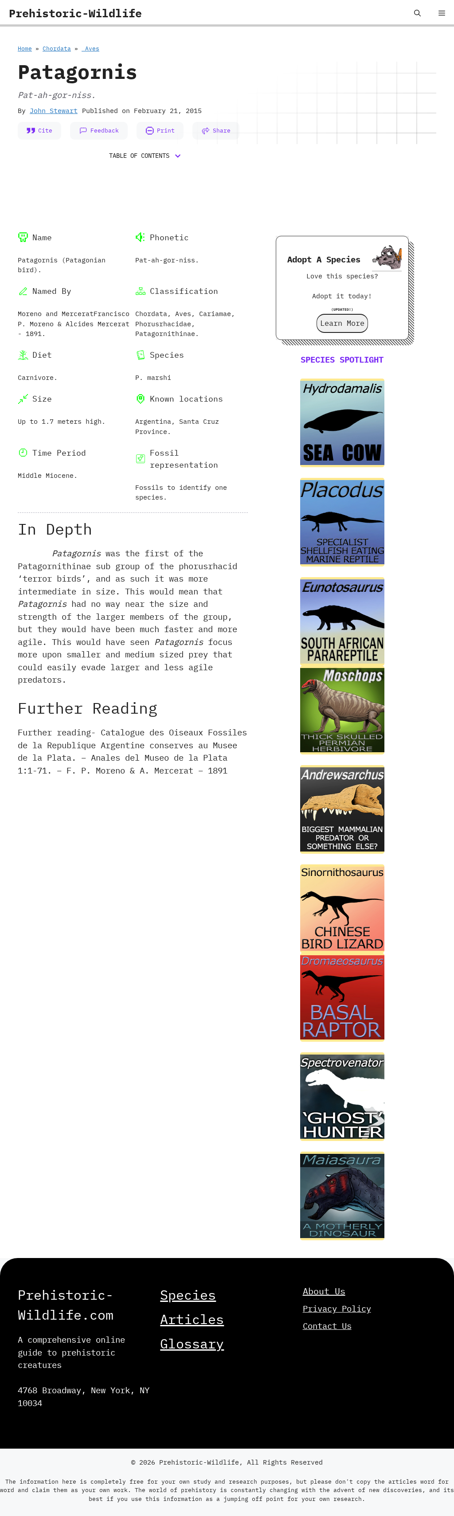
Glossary (192, 1343)
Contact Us (327, 1326)
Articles (192, 1319)
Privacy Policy (337, 1308)
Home (25, 48)
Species (188, 1294)
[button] (417, 13)
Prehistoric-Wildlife (75, 13)
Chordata (57, 48)
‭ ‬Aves (90, 48)
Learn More (342, 323)
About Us (324, 1291)
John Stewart (54, 110)
